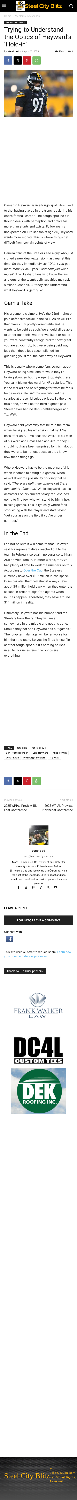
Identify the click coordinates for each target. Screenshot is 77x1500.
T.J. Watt (54, 757)
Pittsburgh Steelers (34, 757)
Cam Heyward (40, 752)
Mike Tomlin (60, 752)
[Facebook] (8, 60)
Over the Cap (33, 570)
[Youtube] (57, 887)
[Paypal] (35, 887)
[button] (9, 941)
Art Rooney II (39, 747)
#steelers (22, 747)
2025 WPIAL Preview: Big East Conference (20, 808)
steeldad (13, 51)
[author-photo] (38, 845)
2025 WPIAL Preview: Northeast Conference (58, 808)
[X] (18, 60)
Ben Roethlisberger (17, 752)
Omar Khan (12, 757)
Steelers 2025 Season (27, 16)
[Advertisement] (38, 702)
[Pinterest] (27, 60)
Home (7, 16)
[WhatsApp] (36, 60)
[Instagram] (27, 887)
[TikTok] (42, 887)
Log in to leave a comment (38, 920)
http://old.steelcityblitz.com (39, 856)
